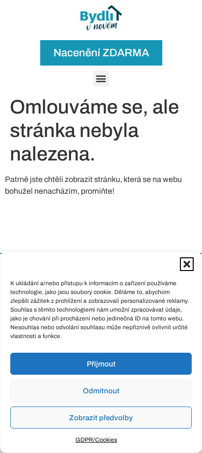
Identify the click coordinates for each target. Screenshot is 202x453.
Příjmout (101, 364)
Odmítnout (101, 391)
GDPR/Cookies (96, 439)
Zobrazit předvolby (101, 418)
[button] (187, 264)
